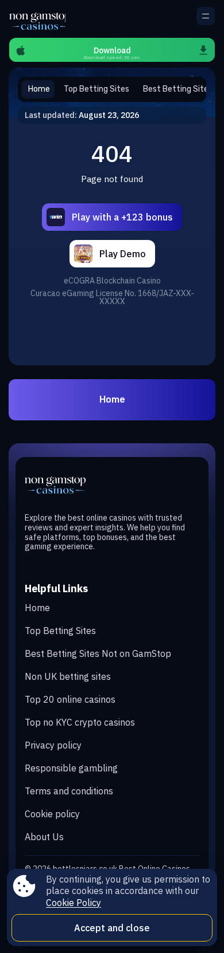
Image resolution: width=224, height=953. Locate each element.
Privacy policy (53, 745)
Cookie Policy (73, 902)
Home (112, 399)
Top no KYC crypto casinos (80, 722)
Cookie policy (52, 814)
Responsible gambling (71, 768)
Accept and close (112, 928)
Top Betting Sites (60, 630)
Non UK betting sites (68, 676)
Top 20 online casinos (70, 699)
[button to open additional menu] (205, 16)
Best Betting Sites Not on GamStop (98, 653)
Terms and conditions (69, 791)
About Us (44, 836)
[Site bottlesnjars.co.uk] (37, 19)
